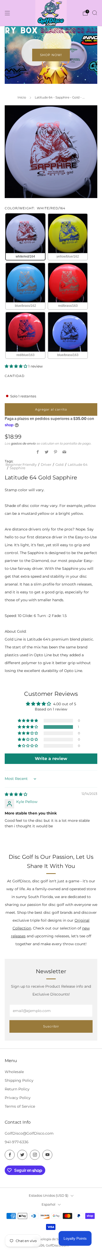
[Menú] (7, 13)
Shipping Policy (19, 1080)
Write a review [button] (51, 758)
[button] (16, 366)
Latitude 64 (78, 464)
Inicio (22, 97)
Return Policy (17, 1089)
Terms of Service (20, 1106)
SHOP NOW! (51, 55)
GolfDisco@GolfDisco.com (29, 1133)
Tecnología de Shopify (51, 1239)
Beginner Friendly (21, 464)
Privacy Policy (18, 1097)
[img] (16, 794)
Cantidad (15, 376)
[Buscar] (94, 12)
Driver (46, 464)
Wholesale (14, 1071)
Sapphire (17, 468)
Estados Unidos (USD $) (48, 1195)
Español (48, 1204)
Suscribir (51, 1026)
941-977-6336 (17, 1142)
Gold (59, 464)
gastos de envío (23, 443)
